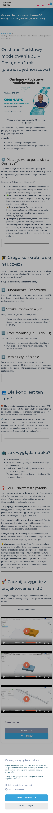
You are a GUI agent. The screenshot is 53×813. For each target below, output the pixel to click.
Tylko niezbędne (26, 806)
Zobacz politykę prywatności (20, 785)
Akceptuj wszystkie (26, 797)
